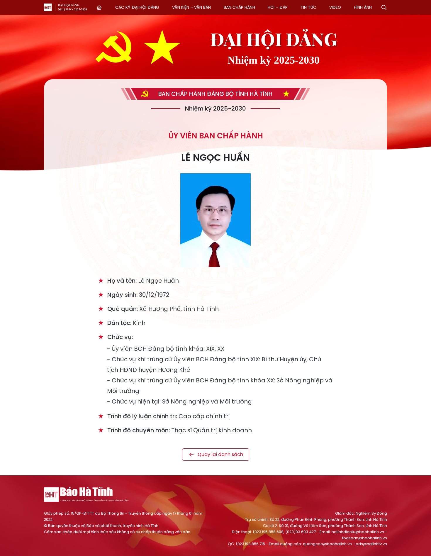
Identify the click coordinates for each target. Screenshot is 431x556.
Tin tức (308, 7)
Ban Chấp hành (239, 7)
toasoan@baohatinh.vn (364, 538)
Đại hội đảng (72, 7)
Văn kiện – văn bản (191, 7)
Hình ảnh (363, 7)
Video (335, 7)
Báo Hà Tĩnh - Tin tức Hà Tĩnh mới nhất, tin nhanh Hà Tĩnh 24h (86, 494)
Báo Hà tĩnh (48, 7)
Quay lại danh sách (220, 454)
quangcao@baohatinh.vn (327, 544)
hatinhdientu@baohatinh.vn (358, 532)
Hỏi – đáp (278, 7)
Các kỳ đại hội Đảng (137, 7)
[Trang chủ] (99, 7)
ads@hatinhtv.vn (371, 544)
